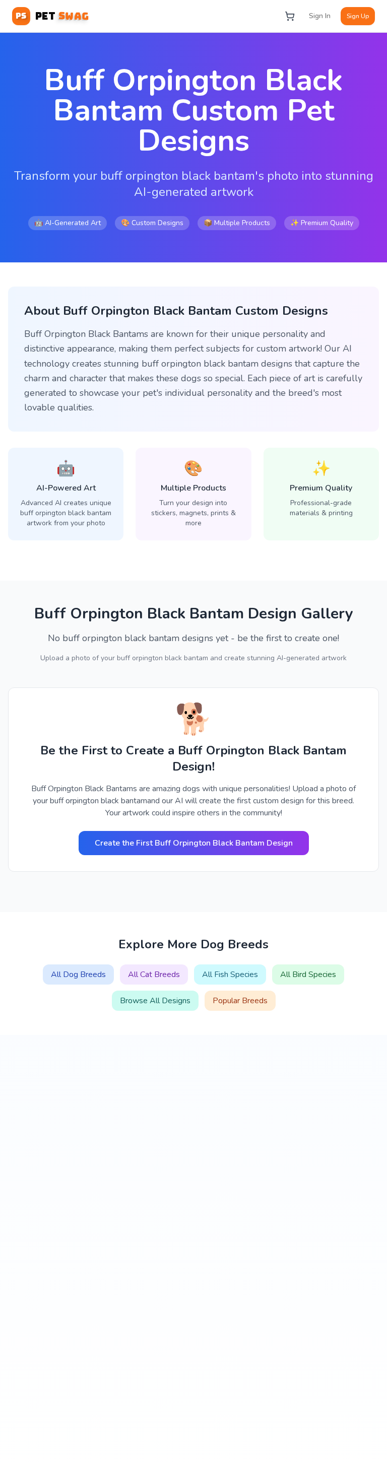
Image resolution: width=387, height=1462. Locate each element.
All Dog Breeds (78, 974)
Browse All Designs (155, 1000)
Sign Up (358, 16)
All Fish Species (230, 974)
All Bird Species (308, 974)
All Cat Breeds (154, 974)
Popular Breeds (240, 1000)
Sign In (320, 16)
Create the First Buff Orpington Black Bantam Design (194, 843)
